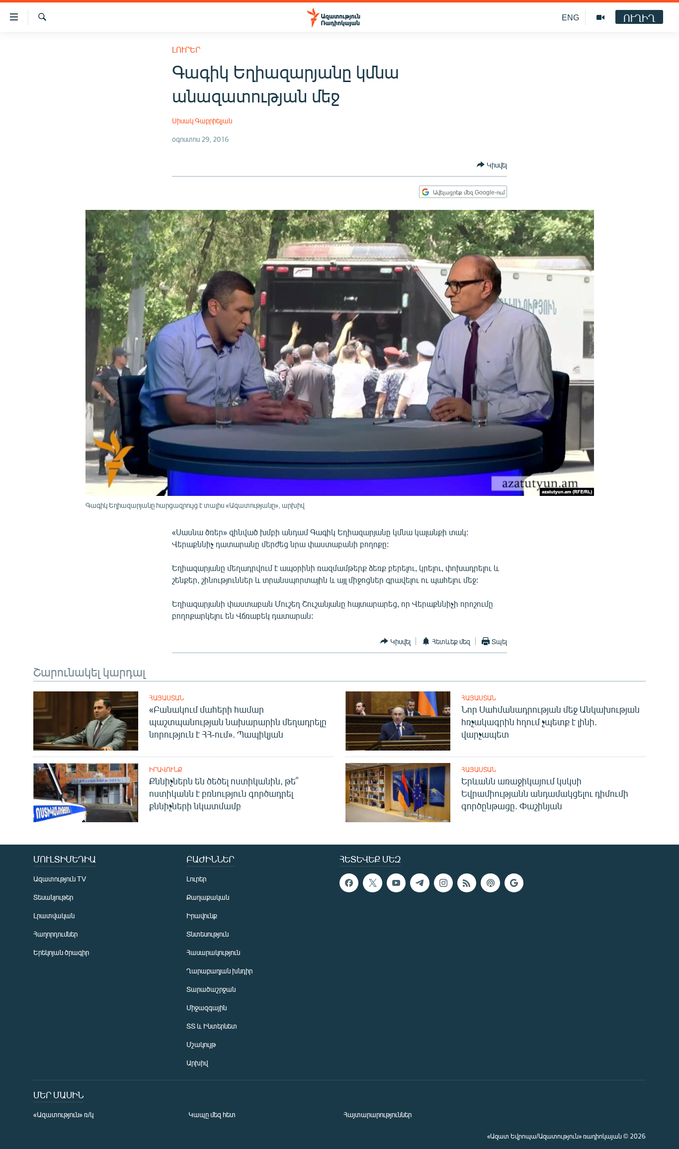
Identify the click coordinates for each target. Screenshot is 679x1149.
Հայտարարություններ (377, 1114)
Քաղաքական (207, 897)
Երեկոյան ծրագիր (61, 952)
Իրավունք (165, 769)
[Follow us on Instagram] (443, 882)
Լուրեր (186, 49)
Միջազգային (206, 1007)
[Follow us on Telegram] (419, 882)
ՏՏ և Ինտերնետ (211, 1026)
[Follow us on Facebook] (349, 882)
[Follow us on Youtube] (396, 882)
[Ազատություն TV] (600, 17)
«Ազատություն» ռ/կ (63, 1114)
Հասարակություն (213, 952)
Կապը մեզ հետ (212, 1114)
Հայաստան (166, 698)
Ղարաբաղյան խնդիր (219, 970)
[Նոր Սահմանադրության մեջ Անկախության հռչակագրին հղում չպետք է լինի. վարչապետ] (397, 721)
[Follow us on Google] (514, 882)
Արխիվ (197, 1062)
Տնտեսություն (207, 934)
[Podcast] (490, 882)
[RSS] (466, 882)
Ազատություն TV (59, 878)
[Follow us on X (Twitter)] (372, 882)
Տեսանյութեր (53, 897)
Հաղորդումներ (55, 934)
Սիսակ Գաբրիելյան (202, 120)
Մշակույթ (201, 1044)
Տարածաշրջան (211, 989)
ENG (570, 17)
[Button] (492, 165)
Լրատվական (54, 915)
